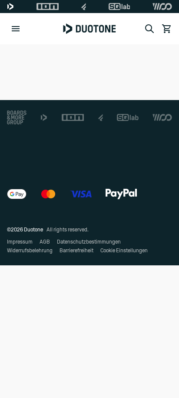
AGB (45, 241)
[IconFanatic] (83, 6)
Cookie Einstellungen (124, 250)
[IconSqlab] (119, 6)
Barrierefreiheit (76, 250)
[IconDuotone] (10, 6)
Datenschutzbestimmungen (89, 241)
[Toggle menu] (15, 28)
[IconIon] (47, 6)
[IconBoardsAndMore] (17, 117)
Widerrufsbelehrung (30, 250)
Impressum (20, 241)
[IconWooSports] (162, 6)
